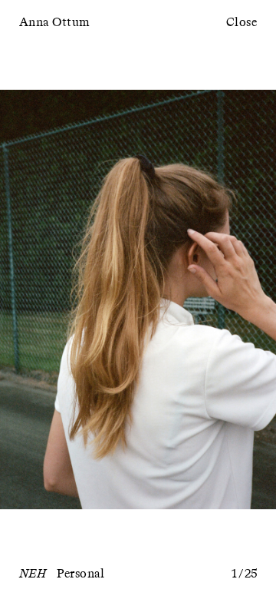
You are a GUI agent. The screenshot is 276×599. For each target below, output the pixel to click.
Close (241, 23)
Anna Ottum (54, 23)
